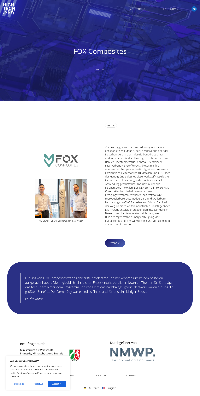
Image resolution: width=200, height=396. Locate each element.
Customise (19, 383)
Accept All (57, 383)
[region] (38, 373)
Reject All (38, 383)
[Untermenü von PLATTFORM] (177, 9)
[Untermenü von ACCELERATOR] (148, 9)
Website (115, 243)
